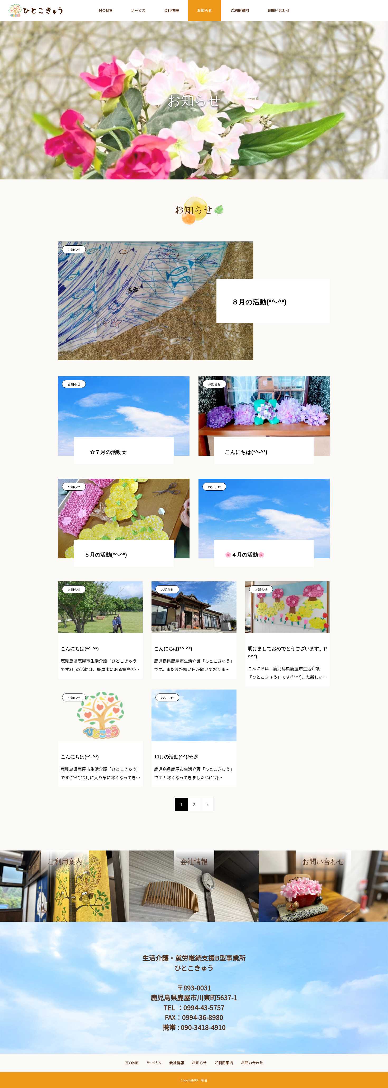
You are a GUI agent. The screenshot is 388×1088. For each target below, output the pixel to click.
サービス (138, 10)
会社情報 (171, 10)
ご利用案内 (239, 10)
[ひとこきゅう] (35, 10)
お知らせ (204, 10)
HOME (105, 10)
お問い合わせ (278, 10)
